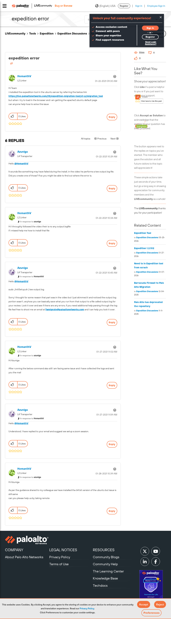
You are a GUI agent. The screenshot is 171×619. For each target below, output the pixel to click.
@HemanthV (21, 163)
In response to (30, 221)
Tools (32, 33)
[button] (143, 604)
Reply (112, 117)
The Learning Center (108, 571)
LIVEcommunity (15, 33)
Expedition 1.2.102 (144, 248)
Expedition (47, 33)
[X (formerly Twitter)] (144, 551)
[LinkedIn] (144, 561)
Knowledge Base (105, 578)
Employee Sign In (156, 6)
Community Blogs (106, 557)
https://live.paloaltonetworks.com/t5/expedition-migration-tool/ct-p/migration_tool (56, 96)
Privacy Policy (87, 608)
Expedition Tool (142, 233)
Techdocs (100, 585)
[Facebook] (155, 561)
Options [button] (114, 76)
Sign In (138, 6)
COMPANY (14, 550)
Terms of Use (59, 564)
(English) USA (107, 5)
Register (124, 6)
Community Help (105, 564)
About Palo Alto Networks (24, 557)
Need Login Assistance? (150, 43)
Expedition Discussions (72, 33)
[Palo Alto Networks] (26, 540)
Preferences (151, 612)
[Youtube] (155, 551)
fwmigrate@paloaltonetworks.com (64, 309)
